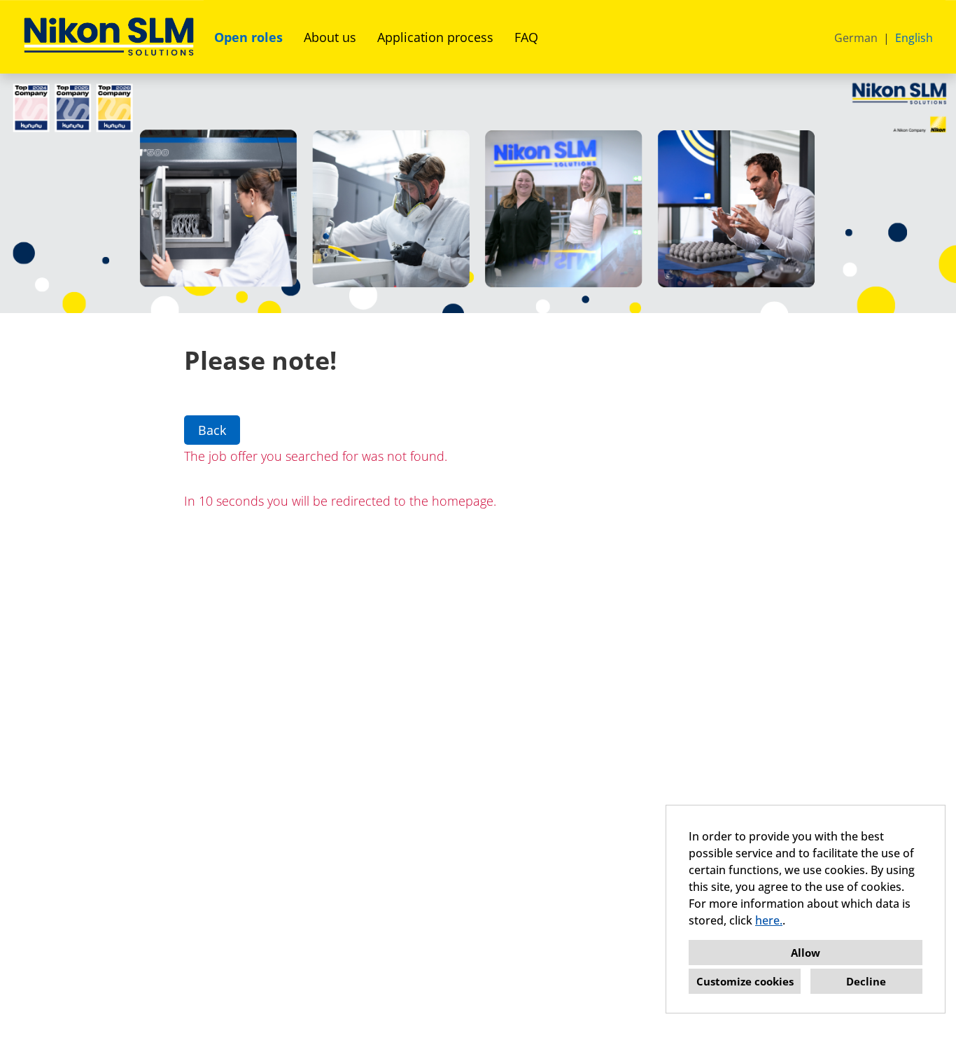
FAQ (526, 37)
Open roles (248, 37)
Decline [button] (866, 981)
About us (330, 37)
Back (212, 430)
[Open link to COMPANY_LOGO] (108, 37)
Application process (435, 37)
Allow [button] (805, 953)
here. (768, 920)
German (856, 38)
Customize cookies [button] (745, 981)
